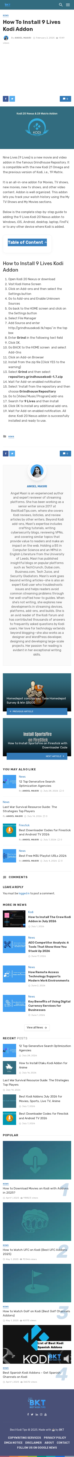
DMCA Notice (13, 1442)
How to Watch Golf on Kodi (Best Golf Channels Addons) (36, 1313)
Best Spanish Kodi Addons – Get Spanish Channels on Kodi (32, 1375)
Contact (63, 1442)
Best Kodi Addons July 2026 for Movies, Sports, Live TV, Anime (40, 1099)
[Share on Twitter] (12, 99)
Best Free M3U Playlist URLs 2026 (43, 856)
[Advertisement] (37, 69)
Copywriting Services (24, 1437)
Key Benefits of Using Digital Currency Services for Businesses (49, 1006)
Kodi (30, 912)
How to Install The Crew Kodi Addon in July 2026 (49, 919)
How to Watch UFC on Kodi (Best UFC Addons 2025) (35, 1252)
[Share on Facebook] (6, 99)
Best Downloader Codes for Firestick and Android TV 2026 (45, 832)
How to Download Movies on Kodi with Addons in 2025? (35, 1190)
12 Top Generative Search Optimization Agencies (37, 784)
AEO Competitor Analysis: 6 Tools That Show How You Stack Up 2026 (48, 947)
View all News (35, 1027)
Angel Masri (23, 37)
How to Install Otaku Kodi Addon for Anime (43, 1065)
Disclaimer (33, 1442)
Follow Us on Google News (37, 1447)
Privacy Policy (55, 1437)
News (6, 15)
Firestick (24, 825)
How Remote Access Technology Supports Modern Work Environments (48, 976)
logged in (24, 893)
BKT (61, 1429)
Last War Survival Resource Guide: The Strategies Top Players (30, 809)
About (49, 1442)
